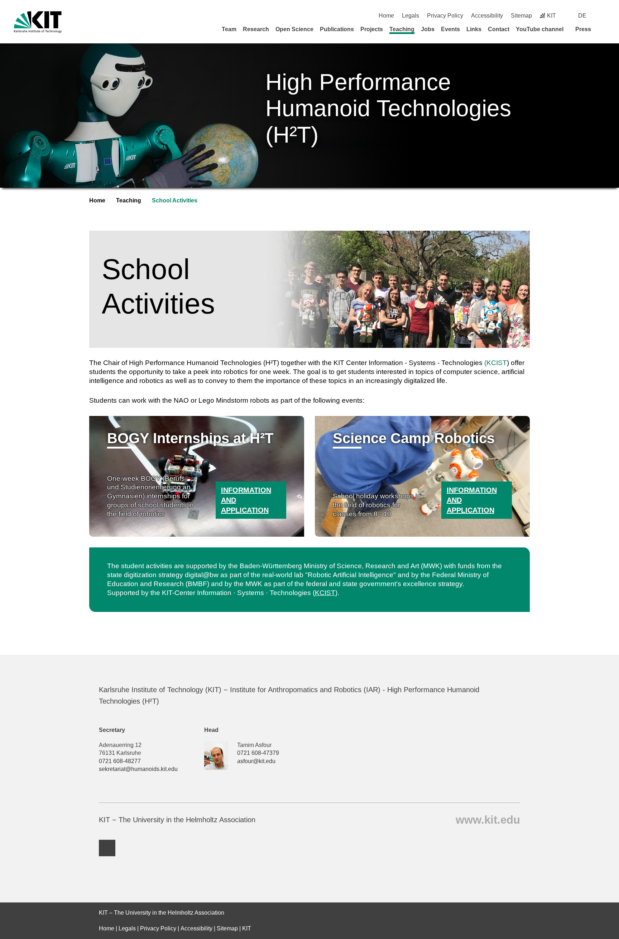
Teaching (401, 29)
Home (386, 16)
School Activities (174, 200)
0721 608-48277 (120, 761)
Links (473, 29)
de (582, 16)
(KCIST (495, 363)
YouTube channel (539, 29)
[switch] (602, 15)
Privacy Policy (445, 16)
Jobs (428, 29)
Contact (498, 29)
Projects (371, 29)
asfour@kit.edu (256, 761)
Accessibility (487, 16)
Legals (410, 16)
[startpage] (602, 29)
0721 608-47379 (258, 753)
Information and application (246, 500)
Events (450, 29)
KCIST (325, 593)
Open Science (294, 29)
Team (229, 29)
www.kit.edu (488, 819)
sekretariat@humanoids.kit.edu (138, 769)
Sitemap (521, 16)
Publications (337, 29)
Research (256, 29)
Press (583, 29)
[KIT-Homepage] (38, 22)
